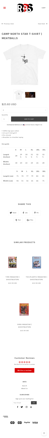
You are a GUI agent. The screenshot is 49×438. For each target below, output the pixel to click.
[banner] (25, 8)
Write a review (24, 370)
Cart (44, 8)
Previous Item (9, 24)
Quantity (5, 115)
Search (24, 386)
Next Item (41, 24)
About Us (24, 388)
